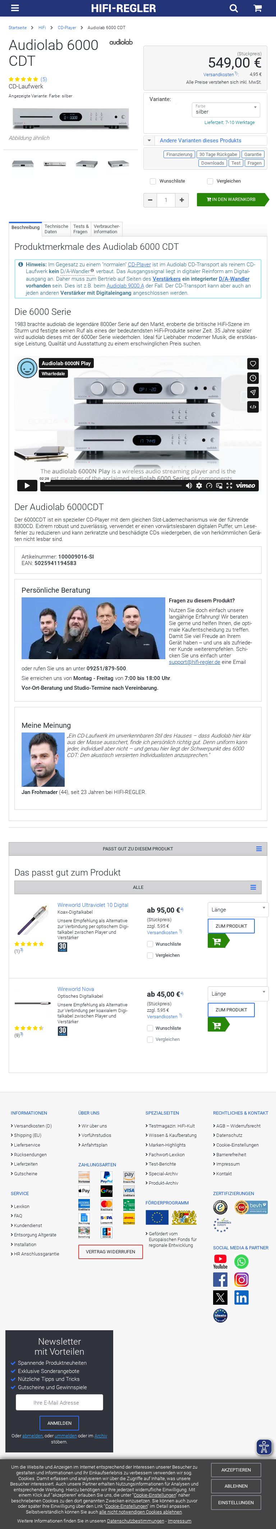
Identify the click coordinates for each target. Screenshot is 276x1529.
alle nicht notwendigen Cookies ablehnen (140, 1512)
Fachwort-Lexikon (167, 1154)
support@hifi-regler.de (194, 662)
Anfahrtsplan (94, 1145)
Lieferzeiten (26, 1164)
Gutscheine (25, 1173)
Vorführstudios (96, 1135)
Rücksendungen (30, 1154)
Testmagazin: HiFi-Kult (172, 1126)
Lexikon (21, 1206)
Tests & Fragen (81, 229)
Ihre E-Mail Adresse (56, 1403)
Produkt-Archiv (163, 1183)
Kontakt (224, 1173)
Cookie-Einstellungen (155, 1495)
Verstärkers (167, 279)
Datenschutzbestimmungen (135, 1521)
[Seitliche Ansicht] (86, 164)
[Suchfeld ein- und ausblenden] (234, 8)
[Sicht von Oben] (23, 164)
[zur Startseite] (124, 8)
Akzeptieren (236, 1470)
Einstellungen (236, 1502)
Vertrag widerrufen (110, 1251)
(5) (43, 79)
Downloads (212, 163)
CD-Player (67, 27)
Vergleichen (229, 181)
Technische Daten (56, 229)
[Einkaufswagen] (257, 8)
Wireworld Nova (76, 989)
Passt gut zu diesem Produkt (138, 848)
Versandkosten (218, 74)
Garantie (253, 154)
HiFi (42, 27)
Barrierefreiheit (231, 1154)
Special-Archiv (163, 1173)
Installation (25, 1244)
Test (235, 163)
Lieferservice (27, 1145)
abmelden (32, 1435)
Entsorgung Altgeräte (35, 1235)
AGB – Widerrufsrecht (238, 1126)
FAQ (18, 1215)
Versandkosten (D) (33, 1126)
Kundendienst (28, 1225)
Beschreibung (26, 227)
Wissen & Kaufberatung (173, 1135)
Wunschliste (172, 181)
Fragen (255, 163)
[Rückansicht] (55, 164)
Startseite (18, 27)
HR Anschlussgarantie (36, 1254)
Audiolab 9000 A (125, 286)
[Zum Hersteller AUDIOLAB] (121, 41)
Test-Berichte (162, 1164)
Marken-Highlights (167, 1145)
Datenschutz (229, 1135)
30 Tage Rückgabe (218, 154)
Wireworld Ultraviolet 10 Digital (93, 905)
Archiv (101, 1435)
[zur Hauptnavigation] (15, 8)
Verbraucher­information (107, 229)
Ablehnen (236, 1486)
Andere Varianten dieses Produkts (201, 140)
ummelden (66, 1435)
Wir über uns (94, 1126)
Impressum (180, 1521)
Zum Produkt (231, 926)
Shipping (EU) (27, 1135)
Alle (138, 887)
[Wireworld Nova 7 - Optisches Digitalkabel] (33, 1006)
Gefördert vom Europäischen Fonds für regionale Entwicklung (173, 1239)
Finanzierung (179, 154)
